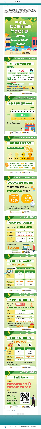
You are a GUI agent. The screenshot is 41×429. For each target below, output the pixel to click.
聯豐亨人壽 (29, 0)
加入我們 (25, 421)
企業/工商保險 (12, 5)
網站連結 (23, 3)
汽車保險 (19, 422)
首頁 (7, 3)
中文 (32, 0)
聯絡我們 (29, 3)
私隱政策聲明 (16, 426)
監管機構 (16, 427)
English (35, 0)
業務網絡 (20, 3)
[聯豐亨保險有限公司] (12, 1)
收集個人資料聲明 (21, 426)
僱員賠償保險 (19, 421)
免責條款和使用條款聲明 (26, 426)
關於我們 (10, 3)
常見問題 (14, 410)
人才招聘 (32, 3)
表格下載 (26, 3)
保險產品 (17, 3)
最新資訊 (13, 3)
